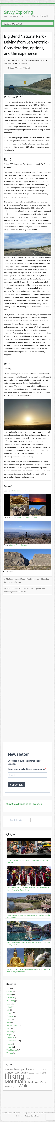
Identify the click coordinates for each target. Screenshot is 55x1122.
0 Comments (22, 63)
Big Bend (42, 1069)
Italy (8, 1010)
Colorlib (44, 1113)
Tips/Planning (12, 1050)
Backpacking (33, 1069)
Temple (9, 1044)
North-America (12, 1025)
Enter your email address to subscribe (26, 769)
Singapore (10, 1038)
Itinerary (10, 1013)
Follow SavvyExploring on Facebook (23, 803)
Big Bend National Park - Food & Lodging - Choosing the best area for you (26, 580)
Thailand (10, 1047)
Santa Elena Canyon (18, 545)
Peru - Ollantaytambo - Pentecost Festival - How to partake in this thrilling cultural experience (28, 889)
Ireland (9, 1007)
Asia (8, 988)
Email (27, 68)
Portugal (10, 1032)
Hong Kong (11, 1001)
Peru (8, 1028)
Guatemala (11, 998)
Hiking (15, 1076)
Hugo (26, 1113)
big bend (9, 571)
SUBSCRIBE (16, 785)
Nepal (9, 1022)
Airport (7, 1069)
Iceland (9, 1004)
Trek (17, 1086)
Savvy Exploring (18, 12)
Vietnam (10, 1053)
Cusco (32, 1073)
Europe (9, 995)
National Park (37, 1082)
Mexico (9, 1019)
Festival (37, 1073)
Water (24, 1085)
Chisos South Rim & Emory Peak (24, 517)
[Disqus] (27, 631)
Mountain (16, 1081)
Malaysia (10, 1016)
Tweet (19, 68)
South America (12, 1041)
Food (43, 1072)
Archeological (19, 1069)
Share (12, 68)
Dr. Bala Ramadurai (31, 1116)
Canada (9, 992)
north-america (9, 63)
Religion (9, 1035)
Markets (28, 1078)
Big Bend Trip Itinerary (23, 491)
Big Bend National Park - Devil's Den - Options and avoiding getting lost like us (24, 590)
